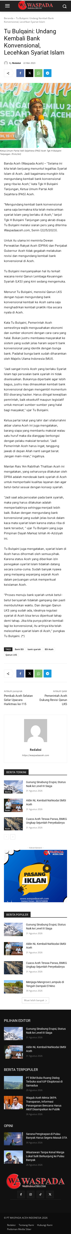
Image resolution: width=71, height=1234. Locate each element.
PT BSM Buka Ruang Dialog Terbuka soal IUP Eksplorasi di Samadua (44, 1081)
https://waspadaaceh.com (35, 755)
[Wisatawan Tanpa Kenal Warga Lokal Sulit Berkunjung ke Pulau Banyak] (13, 1157)
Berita (8, 791)
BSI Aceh (49, 649)
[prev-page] (6, 836)
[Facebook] (20, 73)
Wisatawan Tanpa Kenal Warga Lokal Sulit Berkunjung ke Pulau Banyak (45, 1156)
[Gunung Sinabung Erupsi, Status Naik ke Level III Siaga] (13, 787)
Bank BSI (19, 649)
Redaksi (16, 62)
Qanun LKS (11, 654)
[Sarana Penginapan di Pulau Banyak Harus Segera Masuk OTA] (13, 1138)
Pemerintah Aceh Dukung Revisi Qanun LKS (53, 700)
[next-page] (12, 836)
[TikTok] (40, 1194)
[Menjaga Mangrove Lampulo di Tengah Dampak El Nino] (13, 986)
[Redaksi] (6, 63)
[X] (29, 73)
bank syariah (34, 649)
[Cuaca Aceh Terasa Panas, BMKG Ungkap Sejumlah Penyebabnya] (13, 823)
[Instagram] (31, 1194)
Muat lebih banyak (34, 1000)
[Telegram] (47, 73)
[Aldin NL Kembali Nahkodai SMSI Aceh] (13, 805)
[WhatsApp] (38, 73)
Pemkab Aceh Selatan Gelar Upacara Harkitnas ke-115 (18, 700)
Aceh (7, 810)
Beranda (8, 18)
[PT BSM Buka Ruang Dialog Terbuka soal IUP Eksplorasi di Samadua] (13, 1082)
